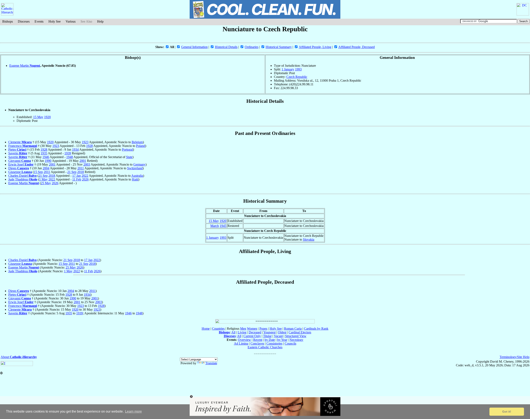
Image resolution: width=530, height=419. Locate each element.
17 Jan (76, 175)
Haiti (135, 179)
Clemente (20, 142)
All (233, 332)
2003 (86, 164)
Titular (267, 336)
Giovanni (19, 160)
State (129, 157)
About (19, 357)
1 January (288, 69)
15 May (38, 117)
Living (242, 332)
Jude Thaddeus (22, 179)
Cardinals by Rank (316, 328)
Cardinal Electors (300, 332)
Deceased (255, 332)
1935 (44, 153)
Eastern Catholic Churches (265, 347)
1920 (47, 117)
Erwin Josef (21, 164)
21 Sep (71, 172)
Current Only (252, 336)
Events (39, 21)
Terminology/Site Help (514, 357)
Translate (211, 363)
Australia (137, 175)
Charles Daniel (22, 175)
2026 (85, 179)
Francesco (22, 146)
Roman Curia (293, 328)
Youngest (269, 332)
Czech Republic (296, 77)
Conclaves (257, 343)
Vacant (278, 336)
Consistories (274, 343)
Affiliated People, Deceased (356, 47)
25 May (46, 183)
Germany (139, 164)
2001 (83, 160)
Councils (290, 343)
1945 (223, 226)
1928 (89, 146)
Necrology (296, 339)
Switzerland (135, 168)
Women (252, 328)
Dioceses (24, 21)
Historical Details (226, 47)
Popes (263, 328)
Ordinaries (251, 47)
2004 (46, 168)
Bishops (7, 21)
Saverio (17, 153)
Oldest (282, 332)
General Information (194, 47)
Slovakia (308, 239)
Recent (257, 339)
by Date (270, 339)
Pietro (17, 149)
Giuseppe (20, 172)
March (214, 226)
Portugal (127, 149)
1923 (85, 142)
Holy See (54, 21)
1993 (298, 69)
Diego (18, 168)
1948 (69, 157)
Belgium (137, 142)
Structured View (295, 336)
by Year (282, 339)
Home (206, 328)
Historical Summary (279, 47)
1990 (48, 160)
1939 (67, 153)
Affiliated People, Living (315, 47)
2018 (80, 172)
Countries (218, 328)
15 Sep (38, 172)
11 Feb (76, 179)
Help (100, 21)
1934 (75, 149)
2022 (85, 175)
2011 (80, 168)
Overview (244, 339)
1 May (43, 179)
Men (243, 328)
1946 (45, 157)
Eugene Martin (24, 65)
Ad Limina (241, 343)
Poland (140, 146)
